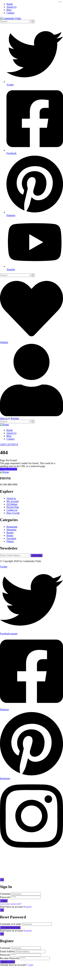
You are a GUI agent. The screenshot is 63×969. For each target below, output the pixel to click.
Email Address (7, 951)
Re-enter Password (9, 958)
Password (5, 897)
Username (5, 893)
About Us (11, 7)
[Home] (4, 424)
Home (9, 4)
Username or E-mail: (10, 924)
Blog (8, 9)
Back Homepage (8, 469)
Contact (10, 12)
